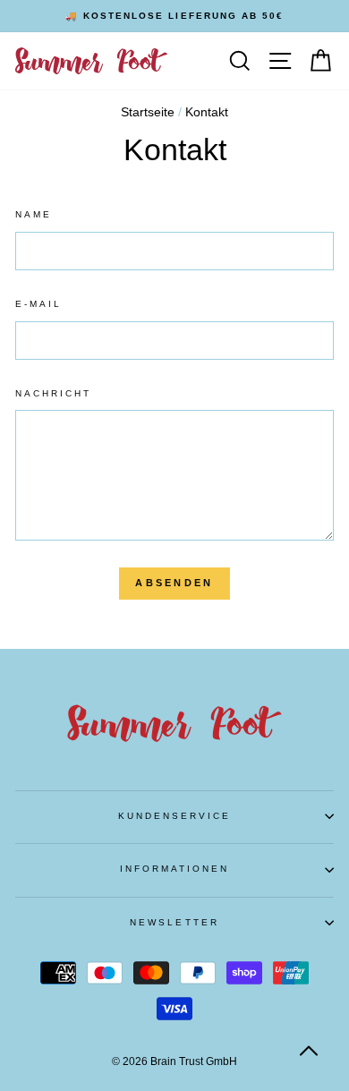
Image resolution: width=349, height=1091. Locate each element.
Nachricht (53, 393)
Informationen (175, 869)
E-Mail (38, 304)
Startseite (147, 112)
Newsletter (174, 922)
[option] (174, 16)
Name (33, 214)
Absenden (174, 582)
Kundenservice (175, 816)
